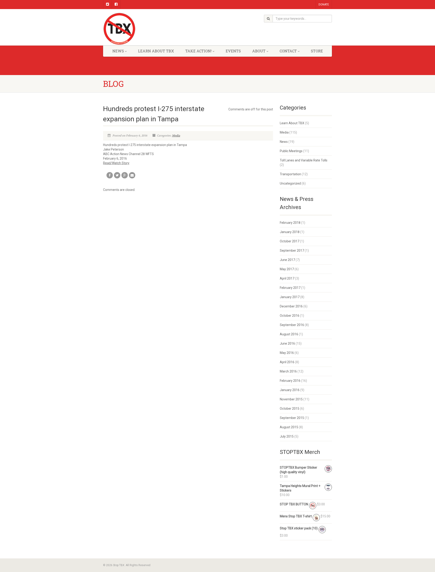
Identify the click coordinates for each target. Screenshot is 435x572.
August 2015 (289, 427)
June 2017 (287, 260)
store (317, 51)
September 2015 (292, 418)
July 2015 (287, 436)
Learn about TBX (156, 51)
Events (233, 51)
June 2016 (287, 343)
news (118, 51)
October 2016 (289, 315)
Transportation (290, 174)
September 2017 (292, 250)
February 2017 (290, 288)
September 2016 (292, 325)
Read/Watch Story (116, 163)
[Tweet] (117, 175)
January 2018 (290, 232)
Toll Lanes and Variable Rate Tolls (303, 160)
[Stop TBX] (139, 28)
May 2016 (287, 353)
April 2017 (287, 278)
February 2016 (290, 380)
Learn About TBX (292, 123)
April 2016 (287, 362)
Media (176, 135)
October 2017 (289, 241)
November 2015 (291, 399)
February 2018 (290, 222)
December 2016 (291, 306)
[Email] (132, 175)
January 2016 (290, 390)
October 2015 (289, 408)
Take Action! (198, 51)
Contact (288, 51)
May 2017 (287, 269)
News (284, 142)
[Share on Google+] (124, 175)
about (259, 51)
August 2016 (289, 334)
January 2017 (290, 297)
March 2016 (288, 371)
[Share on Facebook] (109, 175)
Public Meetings (291, 151)
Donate (324, 4)
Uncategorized (290, 183)
